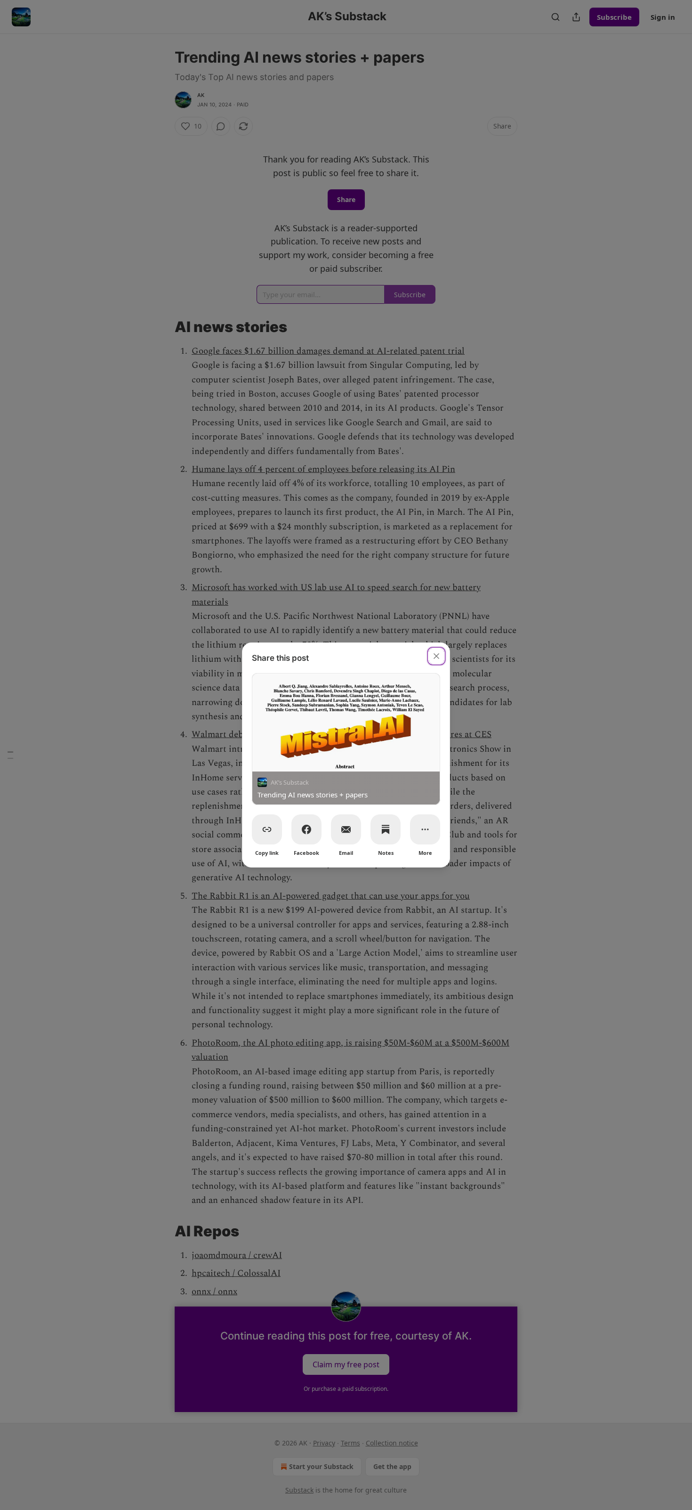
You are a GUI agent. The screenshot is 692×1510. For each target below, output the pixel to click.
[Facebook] (306, 829)
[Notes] (385, 829)
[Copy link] (267, 829)
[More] (425, 829)
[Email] (346, 829)
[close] (436, 656)
